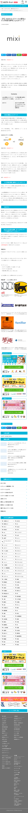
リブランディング (20, 570)
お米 (18, 535)
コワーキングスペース (7, 541)
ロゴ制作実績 (4, 741)
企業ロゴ (19, 582)
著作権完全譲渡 (17, 724)
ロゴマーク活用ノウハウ (6, 763)
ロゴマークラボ (7, 8)
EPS (18, 529)
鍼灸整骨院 (19, 636)
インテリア (19, 532)
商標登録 (3, 731)
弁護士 (18, 602)
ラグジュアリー (20, 568)
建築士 (5, 602)
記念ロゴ (5, 633)
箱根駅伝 (5, 624)
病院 (18, 619)
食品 (4, 641)
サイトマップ (16, 770)
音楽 (18, 639)
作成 (18, 585)
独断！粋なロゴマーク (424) (7, 508)
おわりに (4, 102)
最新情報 (5, 610)
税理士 (5, 622)
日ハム (18, 604)
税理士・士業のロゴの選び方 (17, 791)
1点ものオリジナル (17, 726)
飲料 (4, 644)
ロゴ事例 (5, 579)
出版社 (5, 587)
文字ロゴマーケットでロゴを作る (15, 390)
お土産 (5, 535)
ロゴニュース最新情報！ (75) (7, 486)
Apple (18, 526)
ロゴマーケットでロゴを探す (14, 367)
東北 (18, 613)
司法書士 (5, 590)
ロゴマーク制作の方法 (6, 761)
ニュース (5, 556)
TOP (2, 8)
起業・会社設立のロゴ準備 (17, 781)
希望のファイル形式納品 (18, 737)
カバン (18, 538)
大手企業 (19, 599)
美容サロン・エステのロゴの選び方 (18, 794)
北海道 (18, 587)
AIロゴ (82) (3, 483)
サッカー (19, 541)
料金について (4, 724)
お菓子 (5, 538)
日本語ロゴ (6, 607)
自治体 (18, 630)
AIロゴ (5, 526)
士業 (4, 599)
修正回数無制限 (17, 729)
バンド (18, 556)
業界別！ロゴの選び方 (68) (7, 505)
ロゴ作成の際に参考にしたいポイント (20, 98)
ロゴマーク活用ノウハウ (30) (7, 495)
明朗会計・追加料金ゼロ (18, 722)
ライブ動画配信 (7, 568)
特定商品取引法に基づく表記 (17, 763)
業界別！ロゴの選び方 (6, 768)
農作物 (18, 633)
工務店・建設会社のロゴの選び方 (17, 804)
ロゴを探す (22, 3)
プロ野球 (5, 565)
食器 (18, 641)
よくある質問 (4, 735)
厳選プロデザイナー (17, 720)
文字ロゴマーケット (5, 752)
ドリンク (5, 553)
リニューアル (6, 570)
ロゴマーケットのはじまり (17, 758)
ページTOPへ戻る (14, 710)
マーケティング (20, 565)
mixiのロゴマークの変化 (7, 99)
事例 (18, 579)
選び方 (5, 636)
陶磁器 (5, 639)
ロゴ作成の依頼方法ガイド (17, 778)
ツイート (4, 54)
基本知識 (19, 596)
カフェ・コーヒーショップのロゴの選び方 (19, 797)
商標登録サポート (17, 739)
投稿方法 (17, 107)
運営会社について (17, 761)
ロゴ (4, 573)
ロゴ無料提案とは (16, 775)
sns (4, 532)
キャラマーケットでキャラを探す (15, 412)
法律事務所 (19, 616)
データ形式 (6, 550)
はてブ (14, 54)
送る (19, 54)
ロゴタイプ (19, 573)
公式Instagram (4, 244)
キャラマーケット (5, 750)
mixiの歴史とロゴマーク (7, 97)
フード (5, 559)
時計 (18, 607)
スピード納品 (16, 733)
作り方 (5, 585)
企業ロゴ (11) (4, 498)
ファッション (19, 559)
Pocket (25, 54)
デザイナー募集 (17, 772)
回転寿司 (5, 596)
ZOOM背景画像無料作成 (6, 748)
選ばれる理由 (4, 729)
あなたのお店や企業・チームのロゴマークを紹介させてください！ (20, 104)
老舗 (18, 627)
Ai (17, 524)
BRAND (5, 529)
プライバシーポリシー (18, 766)
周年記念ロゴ (6, 593)
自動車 (5, 630)
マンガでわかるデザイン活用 (5, 746)
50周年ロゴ (6, 524)
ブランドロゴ (19, 562)
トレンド (19, 553)
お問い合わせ (4, 739)
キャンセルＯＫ (17, 731)
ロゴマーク (6, 576)
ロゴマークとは (20, 576)
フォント (5, 562)
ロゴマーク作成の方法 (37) (7, 492)
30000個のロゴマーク (18, 718)
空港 (18, 622)
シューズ (5, 545)
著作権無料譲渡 (5, 726)
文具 (4, 604)
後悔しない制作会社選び (6, 757)
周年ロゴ (19, 590)
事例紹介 (5, 582)
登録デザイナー (5, 733)
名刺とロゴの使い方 (16, 784)
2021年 (18, 521)
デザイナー (19, 550)
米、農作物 (6, 627)
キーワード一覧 (17, 768)
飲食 (18, 644)
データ (18, 548)
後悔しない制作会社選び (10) (7, 502)
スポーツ (5, 548)
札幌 (4, 613)
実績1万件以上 (16, 735)
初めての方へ (4, 718)
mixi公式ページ (10, 59)
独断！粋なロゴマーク (15, 8)
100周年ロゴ (6, 521)
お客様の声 (4, 722)
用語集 (3, 766)
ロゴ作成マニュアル (5, 743)
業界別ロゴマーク (5, 737)
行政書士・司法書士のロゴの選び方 (18, 801)
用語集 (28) (3, 511)
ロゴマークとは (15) (5, 489)
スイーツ (19, 545)
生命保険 (5, 619)
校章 (4, 616)
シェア (9, 54)
